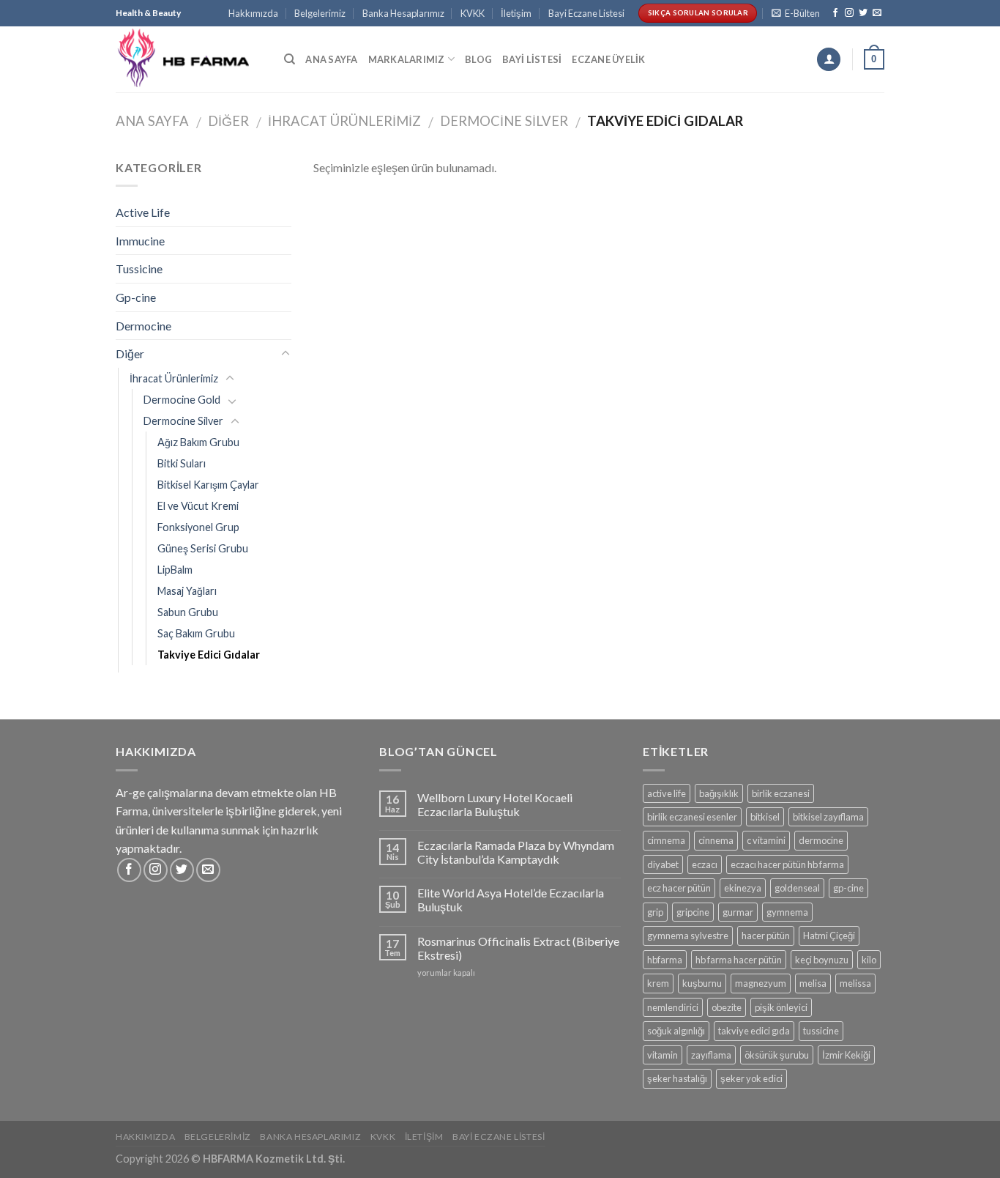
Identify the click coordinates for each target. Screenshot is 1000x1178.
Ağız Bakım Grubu (198, 442)
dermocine (821, 840)
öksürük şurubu (777, 1055)
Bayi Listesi (531, 59)
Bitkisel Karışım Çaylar (208, 484)
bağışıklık (719, 793)
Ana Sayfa (331, 59)
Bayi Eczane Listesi (586, 13)
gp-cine (848, 888)
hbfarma (664, 960)
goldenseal (797, 888)
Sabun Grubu (187, 612)
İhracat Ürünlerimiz (344, 121)
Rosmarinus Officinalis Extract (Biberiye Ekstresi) (518, 948)
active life (666, 793)
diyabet (663, 864)
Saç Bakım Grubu (196, 633)
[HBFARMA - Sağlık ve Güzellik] (189, 59)
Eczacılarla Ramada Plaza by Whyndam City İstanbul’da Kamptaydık (515, 852)
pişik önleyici (781, 1007)
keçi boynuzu (821, 960)
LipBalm (175, 569)
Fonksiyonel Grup (198, 527)
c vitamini (766, 840)
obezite (727, 1007)
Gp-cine (136, 297)
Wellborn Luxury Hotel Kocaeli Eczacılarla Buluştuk (494, 804)
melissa (855, 983)
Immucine (140, 241)
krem (658, 983)
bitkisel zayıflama (828, 817)
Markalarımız (406, 59)
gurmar (738, 912)
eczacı (704, 864)
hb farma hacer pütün (738, 960)
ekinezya (742, 888)
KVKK (472, 13)
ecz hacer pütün (679, 888)
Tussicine (139, 268)
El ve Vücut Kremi (198, 506)
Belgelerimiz (320, 13)
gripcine (692, 912)
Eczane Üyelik (608, 59)
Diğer (228, 121)
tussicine (821, 1031)
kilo (869, 960)
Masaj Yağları (187, 591)
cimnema (666, 840)
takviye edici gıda (754, 1031)
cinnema (716, 840)
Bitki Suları (181, 463)
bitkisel (765, 817)
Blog (478, 59)
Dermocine (143, 326)
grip (655, 912)
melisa (813, 983)
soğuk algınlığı (676, 1031)
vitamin (662, 1055)
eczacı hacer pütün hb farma (787, 864)
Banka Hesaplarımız (403, 13)
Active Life (143, 212)
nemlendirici (672, 1007)
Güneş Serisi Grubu (202, 548)
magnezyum (760, 983)
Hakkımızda (253, 13)
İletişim (516, 13)
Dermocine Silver (504, 121)
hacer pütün (766, 935)
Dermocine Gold (181, 399)
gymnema (787, 912)
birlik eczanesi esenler (692, 817)
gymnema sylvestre (687, 935)
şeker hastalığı (677, 1078)
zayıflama (711, 1055)
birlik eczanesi (781, 793)
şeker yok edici (751, 1078)
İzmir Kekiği (846, 1055)
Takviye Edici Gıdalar (208, 654)
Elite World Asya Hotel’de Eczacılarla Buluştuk (510, 900)
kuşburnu (702, 983)
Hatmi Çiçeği (829, 935)
